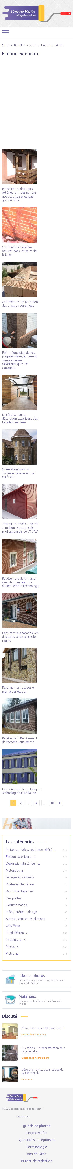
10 (52, 803)
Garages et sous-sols (20, 877)
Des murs (26, 1079)
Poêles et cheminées (20, 884)
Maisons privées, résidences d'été (29, 849)
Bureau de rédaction (36, 1161)
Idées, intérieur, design (21, 912)
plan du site (22, 1116)
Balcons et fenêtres (19, 891)
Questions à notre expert (35, 1057)
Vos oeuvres (36, 1154)
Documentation (16, 905)
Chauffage (13, 925)
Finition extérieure (18, 856)
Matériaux (13, 870)
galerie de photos (36, 1126)
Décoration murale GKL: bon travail (42, 1028)
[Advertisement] (36, 93)
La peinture (14, 939)
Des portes (13, 898)
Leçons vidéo (36, 1133)
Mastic (10, 946)
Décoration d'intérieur (21, 863)
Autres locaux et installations (25, 919)
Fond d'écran (15, 932)
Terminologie (36, 1147)
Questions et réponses (36, 1140)
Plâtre (10, 953)
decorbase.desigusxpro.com (36, 13)
